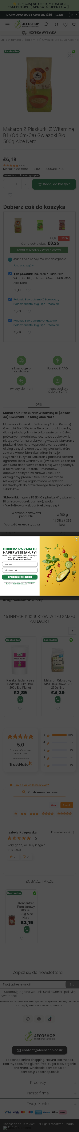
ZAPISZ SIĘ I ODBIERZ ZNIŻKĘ (19, 577)
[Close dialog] (76, 538)
